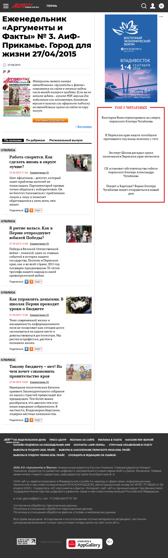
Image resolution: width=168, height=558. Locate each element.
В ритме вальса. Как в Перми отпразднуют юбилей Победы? (30, 232)
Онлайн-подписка (50, 120)
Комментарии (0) (39, 172)
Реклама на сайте (82, 439)
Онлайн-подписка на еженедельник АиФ (41, 445)
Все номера (84, 126)
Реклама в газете (110, 439)
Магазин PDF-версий (139, 439)
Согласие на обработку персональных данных (45, 505)
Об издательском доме (29, 439)
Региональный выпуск (66, 140)
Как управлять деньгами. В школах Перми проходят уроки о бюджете (36, 303)
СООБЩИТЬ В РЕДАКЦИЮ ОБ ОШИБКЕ (92, 455)
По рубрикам (35, 140)
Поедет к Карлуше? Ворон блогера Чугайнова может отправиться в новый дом (131, 189)
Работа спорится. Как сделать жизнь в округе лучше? (32, 161)
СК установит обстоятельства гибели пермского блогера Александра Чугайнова (131, 172)
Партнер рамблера (51, 541)
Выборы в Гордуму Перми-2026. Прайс (39, 455)
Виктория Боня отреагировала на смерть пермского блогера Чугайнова (131, 119)
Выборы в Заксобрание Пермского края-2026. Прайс (94, 450)
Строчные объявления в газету (130, 445)
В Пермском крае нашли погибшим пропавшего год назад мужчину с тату (130, 137)
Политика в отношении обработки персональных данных (52, 508)
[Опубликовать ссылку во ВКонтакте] (26, 210)
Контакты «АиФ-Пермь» (89, 445)
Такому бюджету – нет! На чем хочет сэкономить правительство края (35, 371)
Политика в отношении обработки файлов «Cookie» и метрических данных (64, 512)
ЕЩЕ (38, 210)
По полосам (13, 140)
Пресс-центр (57, 439)
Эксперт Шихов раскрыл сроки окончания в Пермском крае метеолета (131, 154)
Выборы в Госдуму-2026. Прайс (34, 450)
